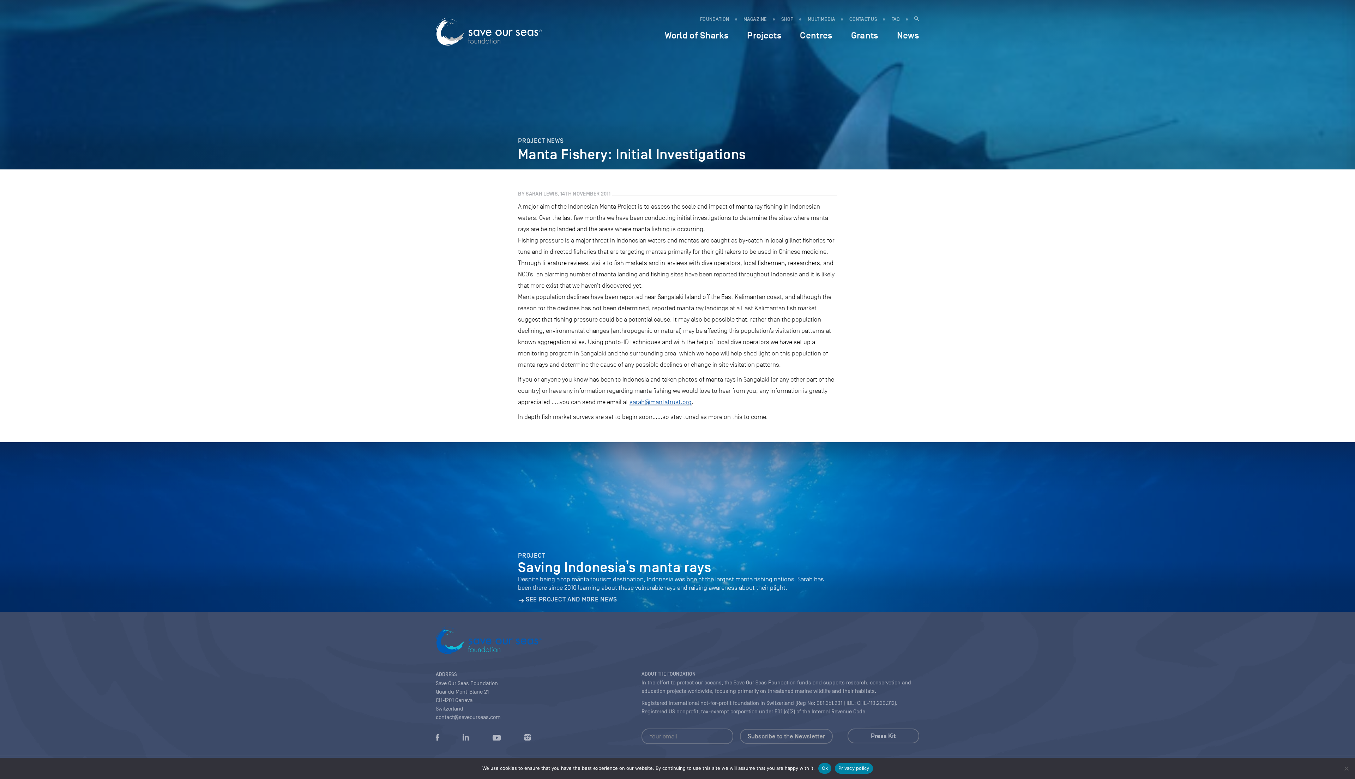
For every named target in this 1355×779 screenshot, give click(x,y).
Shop (787, 19)
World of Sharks (697, 35)
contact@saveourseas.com (468, 717)
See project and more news (571, 599)
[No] (1346, 768)
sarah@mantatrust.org (661, 402)
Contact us (863, 19)
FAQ (895, 19)
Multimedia (822, 19)
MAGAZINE (755, 19)
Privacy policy (853, 768)
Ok (825, 768)
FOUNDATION (714, 19)
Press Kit (883, 736)
